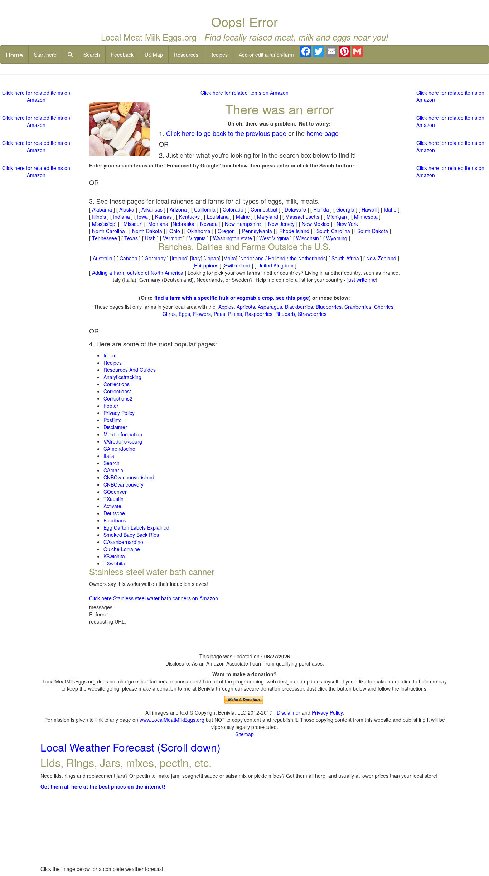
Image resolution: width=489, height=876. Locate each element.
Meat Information (122, 434)
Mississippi (104, 223)
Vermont (172, 238)
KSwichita (114, 556)
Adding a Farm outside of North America (137, 272)
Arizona (178, 209)
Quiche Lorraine (121, 549)
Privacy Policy (119, 412)
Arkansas (152, 209)
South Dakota (372, 231)
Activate (112, 506)
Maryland (267, 216)
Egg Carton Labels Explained (136, 527)
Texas (131, 238)
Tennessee (104, 238)
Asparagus (270, 306)
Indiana (121, 216)
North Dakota (147, 231)
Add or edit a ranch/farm (266, 54)
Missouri (133, 223)
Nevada (209, 223)
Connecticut (264, 209)
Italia (108, 455)
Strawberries (312, 313)
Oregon (226, 231)
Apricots (246, 306)
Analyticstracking (122, 376)
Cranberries (357, 306)
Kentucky (189, 216)
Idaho (390, 209)
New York (347, 223)
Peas (219, 313)
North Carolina (108, 231)
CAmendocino (119, 448)
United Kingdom (275, 265)
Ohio (174, 231)
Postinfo (112, 419)
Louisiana (218, 216)
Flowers (202, 313)
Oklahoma (198, 231)
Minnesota (366, 216)
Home (14, 54)
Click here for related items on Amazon (244, 92)
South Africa (345, 258)
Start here (45, 54)
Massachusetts (302, 216)
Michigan (336, 216)
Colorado (233, 209)
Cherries (383, 306)
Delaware (295, 209)
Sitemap (244, 734)
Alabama (102, 209)
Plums (235, 313)
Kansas (163, 216)
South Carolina (333, 231)
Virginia (197, 238)
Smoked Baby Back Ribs (131, 534)
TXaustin (113, 498)
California (205, 209)
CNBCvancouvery (123, 484)
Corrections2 (117, 398)
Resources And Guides (129, 369)
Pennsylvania (257, 231)
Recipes (218, 54)
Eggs (184, 313)
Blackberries (299, 306)
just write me (361, 279)
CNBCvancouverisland (128, 477)
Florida (321, 209)
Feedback (122, 54)
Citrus (169, 313)
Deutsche (114, 513)
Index (109, 355)
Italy (196, 258)
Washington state (232, 238)
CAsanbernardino (123, 541)
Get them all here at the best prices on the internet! (102, 786)
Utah (150, 238)
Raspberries (258, 313)
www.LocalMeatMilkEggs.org (172, 719)
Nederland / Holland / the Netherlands (283, 258)
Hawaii (369, 209)
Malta (229, 258)
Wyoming (336, 238)
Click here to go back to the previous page (226, 133)
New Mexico (315, 223)
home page (322, 133)
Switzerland (237, 265)
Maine (243, 216)
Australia (102, 258)
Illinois (99, 216)
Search (92, 54)
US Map (154, 54)
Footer (110, 405)
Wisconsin (307, 238)
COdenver (115, 491)
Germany (155, 258)
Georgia (345, 209)
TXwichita (114, 563)
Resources (186, 54)
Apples (226, 306)
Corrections (116, 384)
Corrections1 (117, 391)
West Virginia (274, 238)
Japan (212, 258)
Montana (158, 223)
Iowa (142, 216)
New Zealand (381, 258)
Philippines (206, 265)
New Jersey (281, 223)
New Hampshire (243, 223)
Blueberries (329, 306)
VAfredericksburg (122, 441)
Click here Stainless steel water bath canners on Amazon (153, 598)
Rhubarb (285, 313)
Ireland (179, 258)
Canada (128, 258)
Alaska (126, 209)
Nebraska (183, 223)
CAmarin (113, 470)
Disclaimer (115, 427)
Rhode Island (294, 231)
